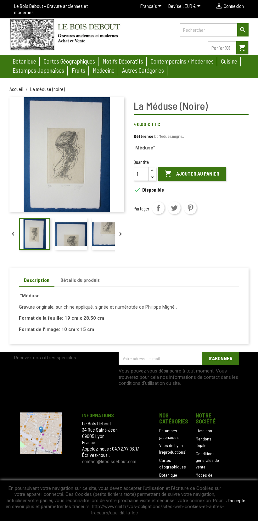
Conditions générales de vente (207, 460)
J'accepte (236, 500)
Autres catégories (143, 70)
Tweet (174, 208)
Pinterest (190, 208)
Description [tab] (36, 280)
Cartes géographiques (69, 61)
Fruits (78, 70)
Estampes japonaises (38, 70)
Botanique (24, 61)
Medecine (104, 70)
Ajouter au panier (192, 173)
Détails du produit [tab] (80, 280)
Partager (158, 208)
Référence (143, 136)
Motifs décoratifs (123, 61)
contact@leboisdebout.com (109, 461)
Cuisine (229, 61)
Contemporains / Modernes (182, 61)
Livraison (204, 430)
